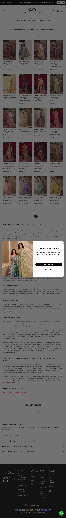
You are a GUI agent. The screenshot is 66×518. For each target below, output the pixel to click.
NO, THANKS (49, 269)
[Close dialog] (62, 243)
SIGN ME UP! (49, 264)
